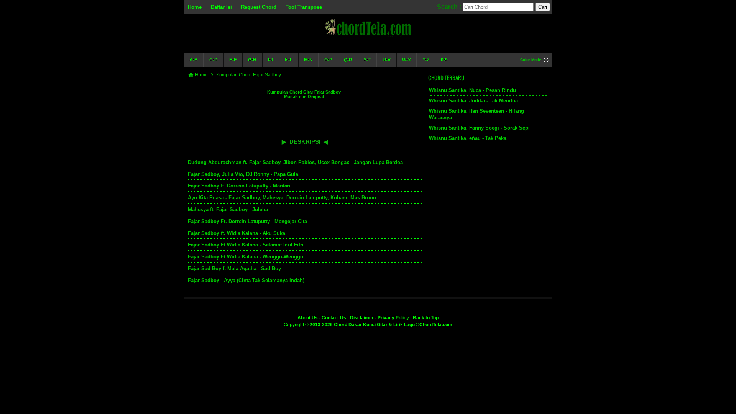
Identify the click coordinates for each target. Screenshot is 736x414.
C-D (213, 59)
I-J (270, 59)
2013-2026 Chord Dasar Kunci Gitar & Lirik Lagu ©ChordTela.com (381, 324)
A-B (193, 59)
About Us (307, 317)
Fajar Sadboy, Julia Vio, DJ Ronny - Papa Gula (243, 174)
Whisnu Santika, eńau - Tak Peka (467, 138)
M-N (308, 59)
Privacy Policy (393, 317)
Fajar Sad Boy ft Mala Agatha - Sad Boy (234, 268)
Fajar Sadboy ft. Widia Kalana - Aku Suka (236, 233)
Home (195, 7)
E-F (233, 59)
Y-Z (425, 59)
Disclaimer (362, 317)
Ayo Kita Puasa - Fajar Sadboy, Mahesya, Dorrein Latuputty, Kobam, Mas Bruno (282, 197)
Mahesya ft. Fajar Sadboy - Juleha (228, 209)
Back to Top (426, 317)
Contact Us (334, 317)
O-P (328, 59)
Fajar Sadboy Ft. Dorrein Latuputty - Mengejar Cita (247, 221)
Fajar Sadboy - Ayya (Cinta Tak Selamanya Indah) (246, 280)
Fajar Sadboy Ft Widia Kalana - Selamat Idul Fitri (246, 245)
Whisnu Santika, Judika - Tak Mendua (473, 101)
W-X (406, 59)
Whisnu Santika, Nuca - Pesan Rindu (472, 90)
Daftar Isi (221, 7)
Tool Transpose (304, 7)
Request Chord (258, 7)
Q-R (348, 59)
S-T (367, 59)
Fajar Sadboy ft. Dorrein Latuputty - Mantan (239, 186)
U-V (387, 59)
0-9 (444, 59)
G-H (252, 59)
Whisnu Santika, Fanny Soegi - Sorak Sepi (479, 128)
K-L (288, 59)
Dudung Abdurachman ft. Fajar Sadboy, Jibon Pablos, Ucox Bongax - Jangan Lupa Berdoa (295, 162)
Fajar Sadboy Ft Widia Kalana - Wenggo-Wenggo (245, 257)
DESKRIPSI (304, 141)
